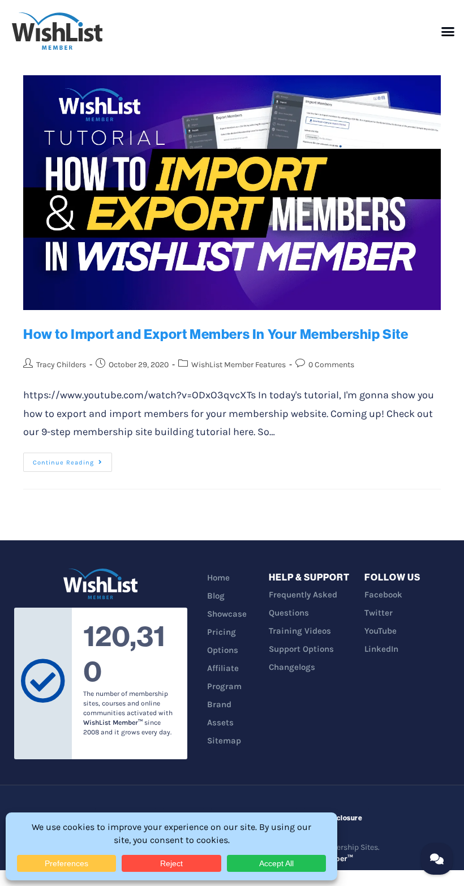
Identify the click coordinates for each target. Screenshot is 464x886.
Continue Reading (72, 459)
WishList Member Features (238, 364)
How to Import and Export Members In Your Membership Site (216, 333)
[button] (448, 31)
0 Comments (331, 364)
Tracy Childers (61, 364)
